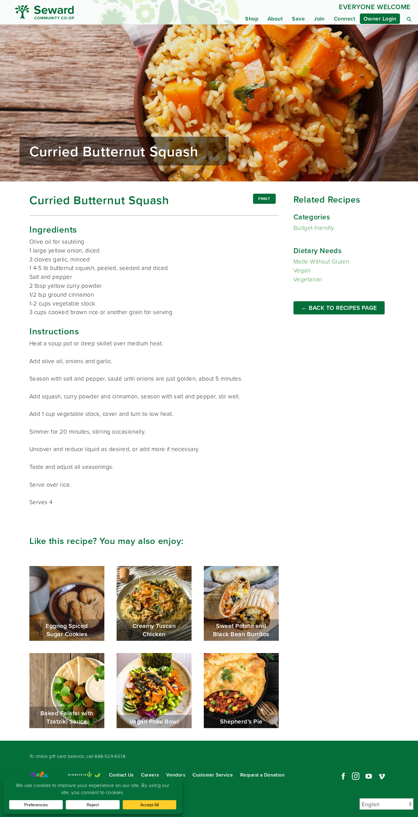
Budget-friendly (313, 227)
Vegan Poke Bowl (154, 690)
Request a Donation (262, 774)
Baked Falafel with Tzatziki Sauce (66, 690)
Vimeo (382, 776)
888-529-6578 (110, 756)
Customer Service (212, 774)
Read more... (209, 103)
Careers (150, 774)
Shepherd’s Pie (241, 690)
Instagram (355, 776)
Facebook (342, 776)
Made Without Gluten (321, 261)
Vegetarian (307, 279)
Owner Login (380, 18)
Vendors (175, 774)
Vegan (301, 270)
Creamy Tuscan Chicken (154, 603)
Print (264, 199)
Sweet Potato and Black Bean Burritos (241, 603)
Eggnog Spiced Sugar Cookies (66, 603)
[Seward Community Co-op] (67, 12)
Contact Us (121, 774)
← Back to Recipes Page (339, 307)
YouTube (369, 776)
